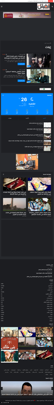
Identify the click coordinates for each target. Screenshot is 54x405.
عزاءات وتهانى (49, 308)
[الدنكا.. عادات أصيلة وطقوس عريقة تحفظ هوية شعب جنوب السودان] (9, 332)
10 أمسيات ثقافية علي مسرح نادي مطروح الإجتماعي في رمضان (30, 135)
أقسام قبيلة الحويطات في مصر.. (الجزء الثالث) (34, 147)
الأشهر (44, 118)
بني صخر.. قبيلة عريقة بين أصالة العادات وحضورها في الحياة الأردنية (35, 1)
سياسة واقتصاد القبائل (48, 302)
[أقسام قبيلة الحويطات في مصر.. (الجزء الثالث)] (47, 148)
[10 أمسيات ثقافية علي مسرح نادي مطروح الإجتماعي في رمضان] (47, 136)
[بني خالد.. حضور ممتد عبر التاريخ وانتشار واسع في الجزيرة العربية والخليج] (9, 343)
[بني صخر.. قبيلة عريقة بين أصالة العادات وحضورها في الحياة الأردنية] (14, 184)
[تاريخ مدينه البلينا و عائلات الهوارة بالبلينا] (47, 130)
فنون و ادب (50, 310)
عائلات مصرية (49, 304)
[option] (27, 388)
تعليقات (9, 118)
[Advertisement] (27, 30)
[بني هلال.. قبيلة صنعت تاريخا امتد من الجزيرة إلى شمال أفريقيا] (44, 332)
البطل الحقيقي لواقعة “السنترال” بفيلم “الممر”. (15, 72)
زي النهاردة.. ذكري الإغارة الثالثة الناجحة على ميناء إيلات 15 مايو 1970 (14, 57)
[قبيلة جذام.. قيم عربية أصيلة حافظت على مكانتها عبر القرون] (39, 184)
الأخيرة (27, 118)
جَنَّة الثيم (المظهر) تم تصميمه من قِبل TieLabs (25, 400)
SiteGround (7, 400)
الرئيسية (48, 43)
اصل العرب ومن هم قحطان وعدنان (36, 123)
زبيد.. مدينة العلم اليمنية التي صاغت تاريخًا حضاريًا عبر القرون (16, 213)
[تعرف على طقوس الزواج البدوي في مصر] (27, 354)
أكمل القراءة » (21, 63)
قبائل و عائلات (49, 312)
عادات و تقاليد (49, 306)
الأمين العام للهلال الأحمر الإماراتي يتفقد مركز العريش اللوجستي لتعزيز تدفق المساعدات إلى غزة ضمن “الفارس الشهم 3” (27, 393)
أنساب (51, 283)
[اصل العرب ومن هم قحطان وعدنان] (47, 124)
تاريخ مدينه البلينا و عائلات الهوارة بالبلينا (35, 129)
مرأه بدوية (50, 316)
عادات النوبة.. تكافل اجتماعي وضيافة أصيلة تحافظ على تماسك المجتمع (40, 213)
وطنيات (50, 320)
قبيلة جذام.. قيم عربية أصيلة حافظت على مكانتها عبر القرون (40, 193)
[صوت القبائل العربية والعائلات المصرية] (43, 6)
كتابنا (51, 314)
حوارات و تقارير (49, 300)
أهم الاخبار (50, 285)
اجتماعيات (50, 287)
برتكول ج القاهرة (49, 293)
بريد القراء (50, 296)
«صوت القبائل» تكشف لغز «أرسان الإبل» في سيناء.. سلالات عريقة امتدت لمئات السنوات (25, 141)
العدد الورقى (49, 289)
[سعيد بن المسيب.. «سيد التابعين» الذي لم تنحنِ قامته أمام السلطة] (9, 356)
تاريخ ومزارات (49, 298)
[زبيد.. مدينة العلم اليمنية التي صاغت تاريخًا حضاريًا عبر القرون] (14, 204)
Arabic (41, 89)
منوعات (50, 318)
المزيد (51, 291)
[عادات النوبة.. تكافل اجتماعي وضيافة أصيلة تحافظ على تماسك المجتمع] (39, 204)
